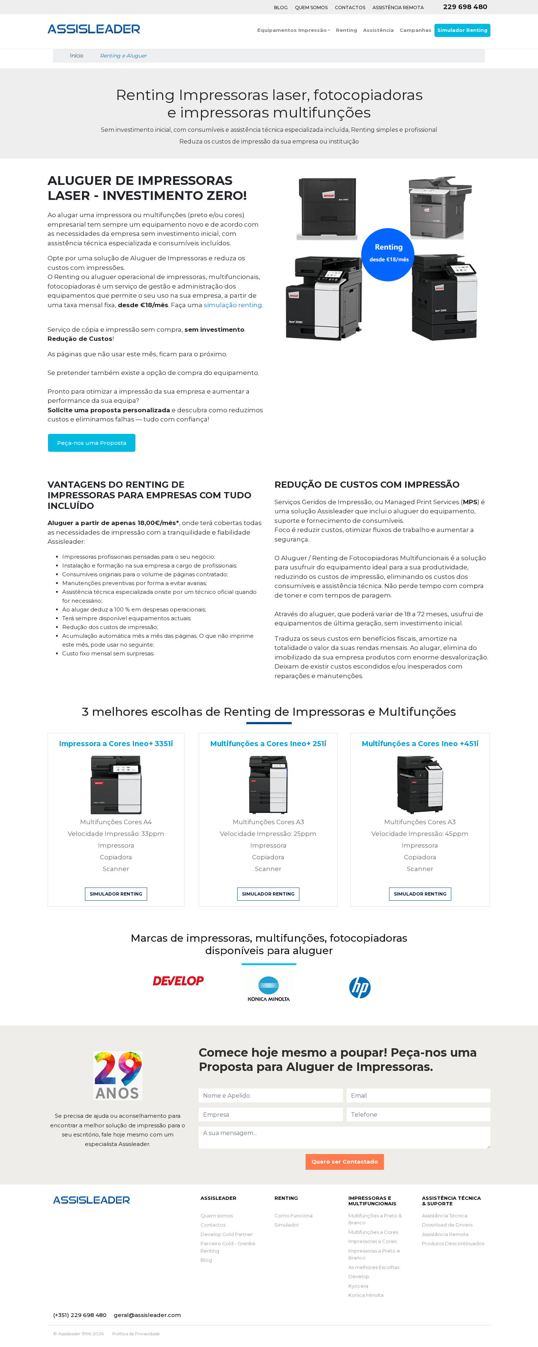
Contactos (350, 7)
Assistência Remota (398, 7)
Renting (346, 30)
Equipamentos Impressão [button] (292, 30)
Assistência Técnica (444, 1215)
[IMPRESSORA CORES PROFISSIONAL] (116, 784)
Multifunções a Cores (373, 1232)
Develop (358, 1276)
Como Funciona (293, 1215)
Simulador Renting (462, 30)
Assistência (378, 30)
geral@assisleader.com (147, 1314)
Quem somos (217, 1215)
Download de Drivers (447, 1225)
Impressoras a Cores (372, 1241)
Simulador (286, 1225)
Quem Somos (311, 7)
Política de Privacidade (136, 1333)
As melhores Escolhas (373, 1267)
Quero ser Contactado (344, 1161)
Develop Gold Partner (227, 1234)
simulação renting (233, 305)
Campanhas (415, 30)
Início (75, 55)
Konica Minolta (366, 1295)
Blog (281, 7)
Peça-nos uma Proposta (91, 442)
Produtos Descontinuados (453, 1243)
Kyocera (358, 1286)
